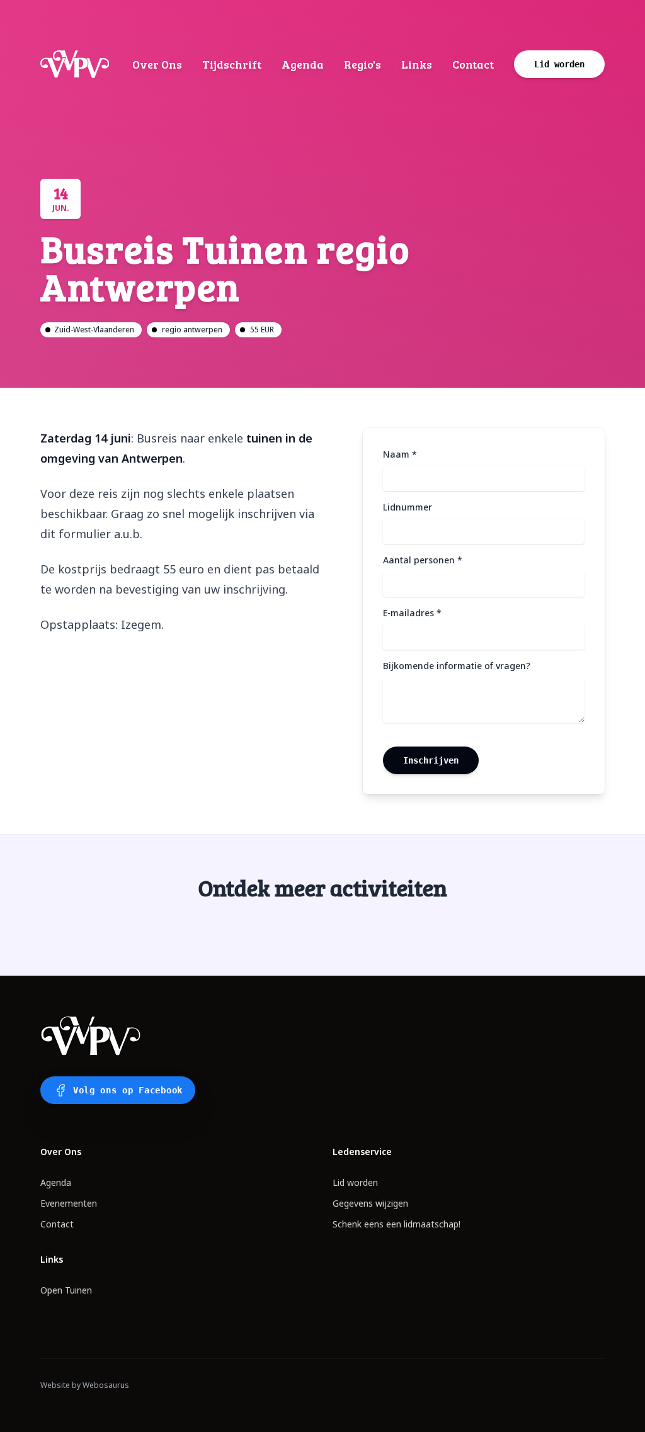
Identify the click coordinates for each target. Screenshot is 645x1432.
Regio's (362, 64)
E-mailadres (412, 613)
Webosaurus (106, 1385)
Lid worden (355, 1182)
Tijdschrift (231, 64)
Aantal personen (422, 560)
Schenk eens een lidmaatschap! (396, 1224)
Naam (400, 454)
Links (416, 64)
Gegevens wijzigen (370, 1203)
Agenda (303, 64)
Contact (473, 64)
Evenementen (68, 1203)
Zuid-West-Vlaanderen (94, 329)
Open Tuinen (66, 1290)
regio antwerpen (192, 329)
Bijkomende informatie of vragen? (456, 666)
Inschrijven (431, 760)
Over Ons (157, 64)
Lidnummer (407, 507)
